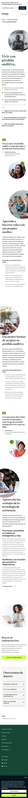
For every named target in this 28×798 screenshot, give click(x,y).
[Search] (22, 14)
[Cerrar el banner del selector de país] (26, 2)
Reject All (14, 795)
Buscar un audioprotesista (14, 657)
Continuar (22, 8)
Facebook (5, 756)
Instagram (5, 759)
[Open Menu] (25, 14)
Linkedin (5, 763)
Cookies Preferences (14, 791)
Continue (25, 777)
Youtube (5, 766)
